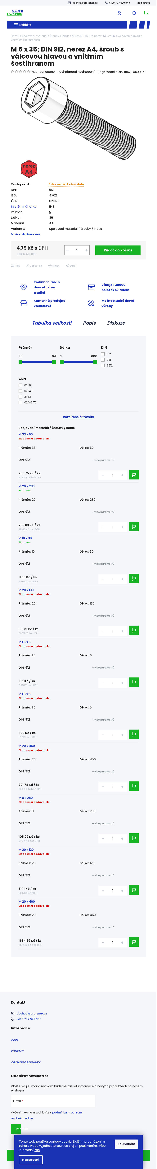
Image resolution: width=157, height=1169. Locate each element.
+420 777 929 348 (119, 2)
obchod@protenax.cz (85, 2)
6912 (110, 365)
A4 (51, 223)
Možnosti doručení (25, 234)
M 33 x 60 (26, 434)
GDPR (14, 1040)
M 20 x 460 (27, 901)
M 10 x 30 (25, 538)
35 (51, 217)
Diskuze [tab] (116, 323)
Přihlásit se (18, 1130)
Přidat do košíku (118, 250)
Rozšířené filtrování (78, 417)
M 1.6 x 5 (25, 694)
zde (37, 1150)
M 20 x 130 (26, 590)
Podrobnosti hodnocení (76, 72)
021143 (28, 391)
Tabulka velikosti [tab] (51, 323)
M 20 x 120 (26, 850)
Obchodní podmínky (25, 1062)
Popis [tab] (89, 323)
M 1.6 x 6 (25, 642)
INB (52, 206)
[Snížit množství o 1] (67, 250)
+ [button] (122, 475)
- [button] (103, 475)
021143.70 (30, 402)
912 (109, 354)
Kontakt (17, 1051)
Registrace (143, 2)
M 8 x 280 (26, 798)
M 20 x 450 (27, 746)
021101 (28, 385)
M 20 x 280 (27, 486)
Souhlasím (126, 1144)
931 (109, 360)
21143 (27, 397)
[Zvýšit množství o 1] (86, 250)
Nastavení (30, 1160)
